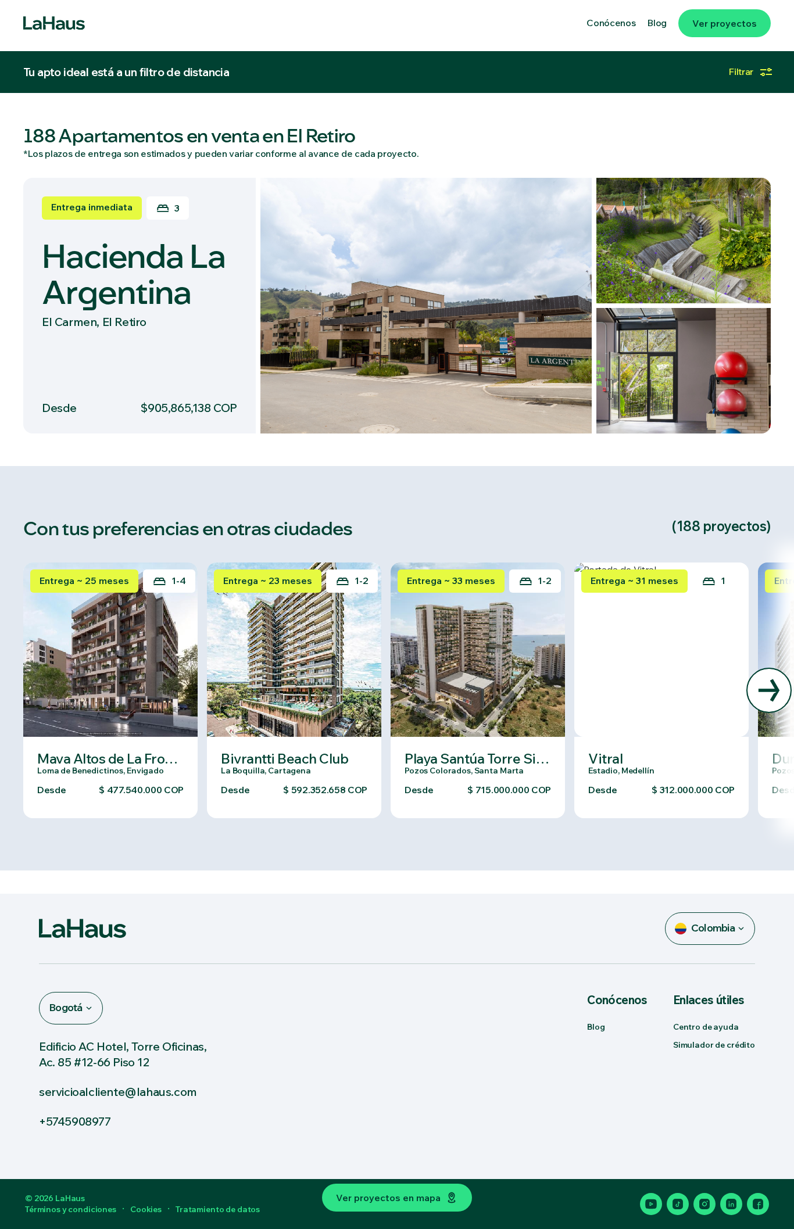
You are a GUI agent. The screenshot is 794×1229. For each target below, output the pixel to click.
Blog (596, 1027)
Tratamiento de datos (218, 1209)
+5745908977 (75, 1121)
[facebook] (758, 1204)
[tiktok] (678, 1204)
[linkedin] (731, 1204)
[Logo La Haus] (54, 23)
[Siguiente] (769, 690)
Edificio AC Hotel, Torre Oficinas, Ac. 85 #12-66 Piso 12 (122, 1054)
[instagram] (704, 1204)
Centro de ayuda (706, 1027)
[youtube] (651, 1204)
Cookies (146, 1209)
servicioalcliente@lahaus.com (118, 1091)
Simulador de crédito (714, 1045)
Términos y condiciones (70, 1209)
